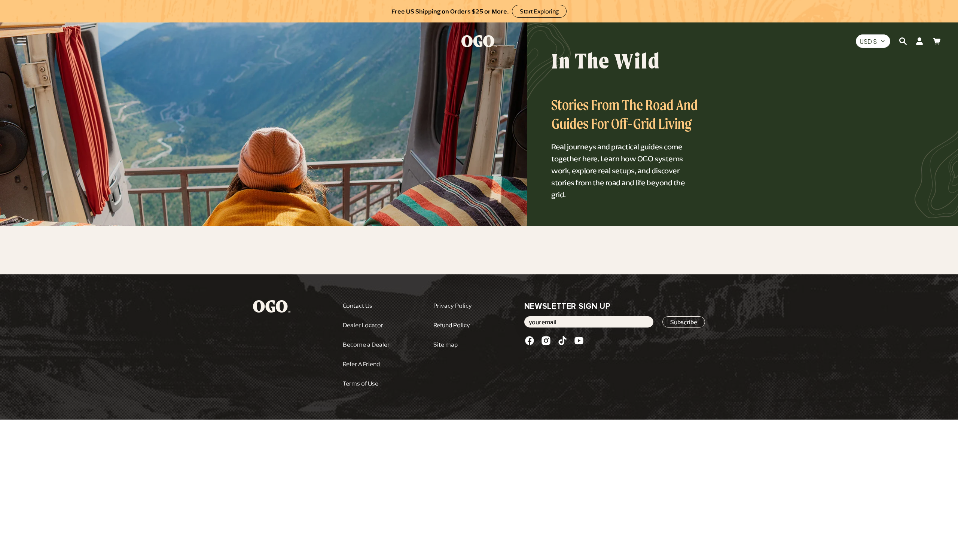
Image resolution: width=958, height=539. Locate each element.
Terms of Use (360, 383)
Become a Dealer (366, 344)
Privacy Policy (452, 305)
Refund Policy (451, 324)
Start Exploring (539, 11)
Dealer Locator (363, 324)
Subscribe (683, 321)
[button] (21, 41)
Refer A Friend (361, 363)
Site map (445, 344)
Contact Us (357, 305)
